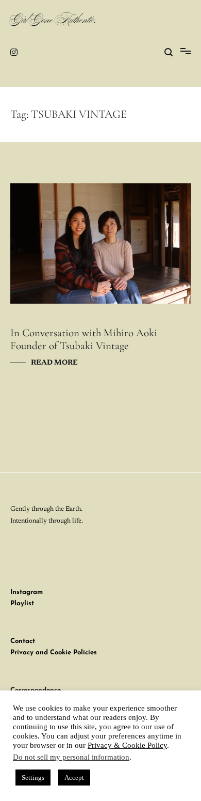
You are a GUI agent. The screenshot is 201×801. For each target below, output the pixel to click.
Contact (22, 641)
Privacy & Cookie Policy (127, 745)
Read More (54, 363)
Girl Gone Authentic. (53, 20)
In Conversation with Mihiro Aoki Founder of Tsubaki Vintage (83, 339)
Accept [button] (74, 777)
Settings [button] (33, 777)
